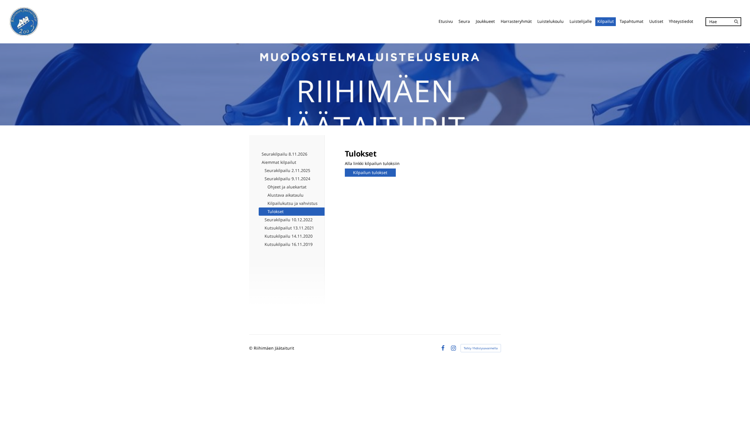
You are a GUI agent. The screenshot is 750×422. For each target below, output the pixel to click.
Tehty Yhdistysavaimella (481, 348)
